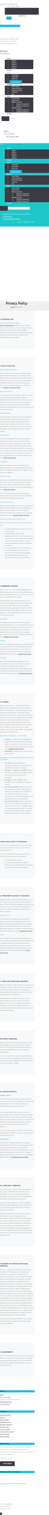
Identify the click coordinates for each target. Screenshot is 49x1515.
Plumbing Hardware (6, 1424)
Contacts (9, 113)
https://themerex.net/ (7, 325)
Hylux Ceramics (5, 1483)
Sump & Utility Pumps (7, 1432)
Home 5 (14, 68)
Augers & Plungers (5, 1415)
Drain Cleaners (4, 1420)
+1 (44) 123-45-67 (5, 1404)
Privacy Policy (16, 82)
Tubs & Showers (5, 1434)
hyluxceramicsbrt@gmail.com (11, 219)
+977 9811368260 (7, 216)
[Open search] (5, 118)
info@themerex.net (6, 1402)
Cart (13, 94)
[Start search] (4, 208)
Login (10, 18)
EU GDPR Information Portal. (19, 1157)
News (8, 96)
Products (9, 84)
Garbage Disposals (5, 1422)
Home (8, 58)
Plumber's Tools (4, 1427)
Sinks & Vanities (5, 1429)
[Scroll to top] (1, 1513)
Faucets (2, 1417)
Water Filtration (5, 1436)
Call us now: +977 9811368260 (8, 4)
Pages (8, 72)
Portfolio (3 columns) (22, 111)
